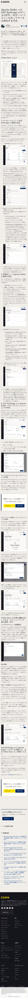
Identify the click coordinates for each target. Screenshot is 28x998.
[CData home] (6, 2)
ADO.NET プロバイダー (5, 925)
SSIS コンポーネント (19, 925)
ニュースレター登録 (5, 977)
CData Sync (17, 921)
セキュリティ (22, 986)
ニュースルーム (18, 950)
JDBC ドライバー (4, 923)
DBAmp (16, 927)
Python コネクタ (4, 927)
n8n (15, 977)
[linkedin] (2, 908)
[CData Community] (12, 908)
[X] (5, 908)
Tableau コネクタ (4, 938)
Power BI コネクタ (4, 936)
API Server (3, 929)
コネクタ (3, 945)
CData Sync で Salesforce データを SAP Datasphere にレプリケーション (14, 877)
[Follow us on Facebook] (21, 26)
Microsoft (17, 974)
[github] (10, 908)
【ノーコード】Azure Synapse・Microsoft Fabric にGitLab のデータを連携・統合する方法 (15, 863)
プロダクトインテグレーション (7, 948)
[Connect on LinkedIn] (26, 26)
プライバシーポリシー (11, 986)
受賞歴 (16, 952)
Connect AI (17, 923)
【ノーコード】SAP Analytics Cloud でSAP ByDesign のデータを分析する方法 (15, 854)
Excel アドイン (4, 933)
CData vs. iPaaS (4, 955)
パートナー (3, 953)
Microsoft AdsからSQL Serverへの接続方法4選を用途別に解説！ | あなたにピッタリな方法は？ (15, 838)
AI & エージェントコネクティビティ (7, 950)
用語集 (2, 979)
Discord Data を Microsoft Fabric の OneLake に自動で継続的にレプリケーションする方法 (15, 882)
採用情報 (16, 958)
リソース (2, 974)
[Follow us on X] (24, 26)
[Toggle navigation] (25, 2)
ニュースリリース (18, 948)
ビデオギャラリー (4, 981)
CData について (18, 945)
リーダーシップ (18, 954)
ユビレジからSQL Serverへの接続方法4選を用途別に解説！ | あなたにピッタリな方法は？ (15, 843)
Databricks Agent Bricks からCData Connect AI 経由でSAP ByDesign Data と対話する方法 (15, 849)
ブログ (2, 972)
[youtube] (7, 908)
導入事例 (10, 774)
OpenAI (16, 979)
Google (16, 972)
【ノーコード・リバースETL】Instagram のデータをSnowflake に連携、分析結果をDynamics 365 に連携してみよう (15, 872)
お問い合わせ (20, 505)
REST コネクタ (4, 931)
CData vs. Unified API (5, 957)
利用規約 (2, 986)
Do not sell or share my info (14, 996)
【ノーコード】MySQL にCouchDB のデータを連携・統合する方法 (15, 858)
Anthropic (17, 968)
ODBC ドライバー (4, 921)
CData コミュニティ (5, 968)
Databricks (17, 970)
